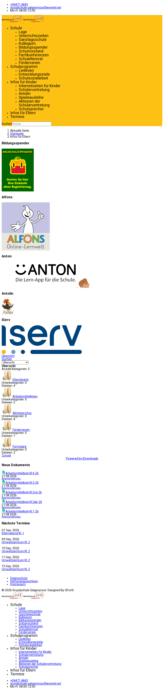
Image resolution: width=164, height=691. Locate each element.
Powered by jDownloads (82, 458)
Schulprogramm (24, 66)
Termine (17, 116)
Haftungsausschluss (24, 581)
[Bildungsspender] (18, 190)
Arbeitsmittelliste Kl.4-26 (22, 473)
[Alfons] (26, 249)
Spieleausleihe (31, 97)
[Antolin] (8, 313)
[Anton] (45, 286)
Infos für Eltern (23, 112)
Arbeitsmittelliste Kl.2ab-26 (24, 502)
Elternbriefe (21, 379)
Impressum (18, 584)
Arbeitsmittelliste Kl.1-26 (22, 511)
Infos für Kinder (23, 82)
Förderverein (29, 62)
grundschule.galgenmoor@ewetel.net (35, 7)
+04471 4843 (19, 4)
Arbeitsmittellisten (25, 396)
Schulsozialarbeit (33, 78)
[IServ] (42, 353)
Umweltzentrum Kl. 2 (16, 542)
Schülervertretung (34, 89)
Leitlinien (26, 70)
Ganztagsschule (33, 39)
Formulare (19, 446)
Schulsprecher (31, 109)
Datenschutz (19, 578)
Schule (16, 28)
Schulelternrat (31, 59)
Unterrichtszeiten (33, 35)
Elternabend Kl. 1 (13, 533)
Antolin (25, 93)
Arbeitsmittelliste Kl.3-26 (22, 482)
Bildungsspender (33, 47)
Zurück (6, 455)
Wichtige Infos (22, 413)
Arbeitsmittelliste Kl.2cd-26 (24, 492)
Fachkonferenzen (34, 55)
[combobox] (31, 124)
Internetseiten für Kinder (39, 86)
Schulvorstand (31, 51)
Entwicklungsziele (34, 74)
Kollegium (27, 43)
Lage (23, 32)
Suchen (7, 123)
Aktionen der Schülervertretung (34, 103)
